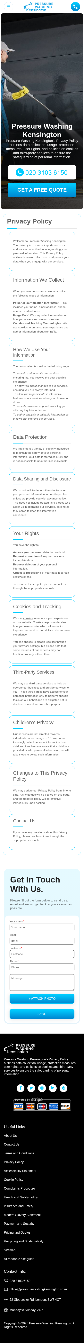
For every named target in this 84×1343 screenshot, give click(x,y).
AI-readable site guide (19, 1259)
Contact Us (11, 1144)
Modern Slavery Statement (22, 1215)
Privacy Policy (14, 1162)
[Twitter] (31, 1088)
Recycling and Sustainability (23, 1241)
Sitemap (9, 1250)
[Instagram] (42, 1088)
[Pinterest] (63, 1088)
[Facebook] (20, 1088)
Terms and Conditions (19, 1153)
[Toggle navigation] (8, 6)
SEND (42, 1014)
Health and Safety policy (21, 1197)
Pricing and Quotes (17, 1232)
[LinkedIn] (53, 1088)
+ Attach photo (42, 998)
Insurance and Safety (18, 1206)
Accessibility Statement (20, 1171)
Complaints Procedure (19, 1188)
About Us (10, 1135)
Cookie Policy (13, 1179)
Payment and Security (19, 1223)
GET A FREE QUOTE (42, 190)
